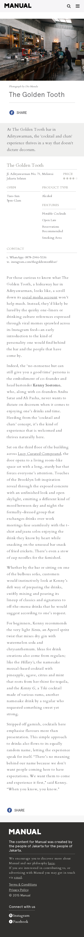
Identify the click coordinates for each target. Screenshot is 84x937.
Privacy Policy (18, 889)
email (18, 877)
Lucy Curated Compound (39, 453)
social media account (40, 297)
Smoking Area (52, 238)
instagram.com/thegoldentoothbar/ (34, 262)
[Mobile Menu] (78, 6)
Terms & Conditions (23, 884)
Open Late (49, 220)
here (51, 863)
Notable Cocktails (54, 213)
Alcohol (47, 196)
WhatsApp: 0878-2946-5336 (27, 257)
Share (22, 112)
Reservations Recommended (52, 229)
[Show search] (69, 6)
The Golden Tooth (25, 165)
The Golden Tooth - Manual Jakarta (17, 5)
